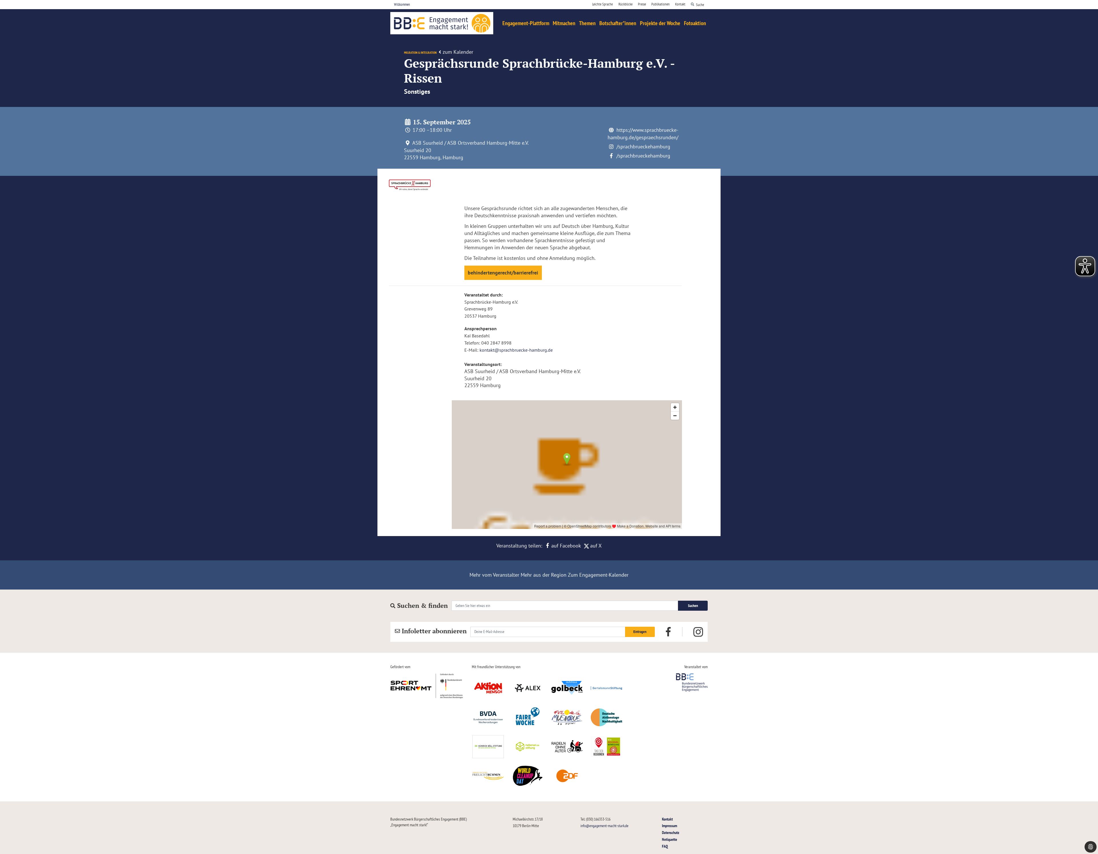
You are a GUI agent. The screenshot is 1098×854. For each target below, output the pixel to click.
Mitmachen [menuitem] (564, 23)
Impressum (669, 825)
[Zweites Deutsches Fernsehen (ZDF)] (567, 776)
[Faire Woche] (527, 717)
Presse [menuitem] (642, 4)
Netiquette (669, 839)
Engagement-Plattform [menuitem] (525, 23)
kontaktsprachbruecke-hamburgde (516, 350)
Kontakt (667, 819)
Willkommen (402, 4)
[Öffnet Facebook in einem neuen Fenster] (668, 631)
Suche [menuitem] (700, 4)
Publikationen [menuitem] (660, 4)
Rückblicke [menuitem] (625, 4)
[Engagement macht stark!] (441, 23)
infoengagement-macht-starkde (604, 825)
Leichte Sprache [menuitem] (602, 4)
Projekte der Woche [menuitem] (660, 23)
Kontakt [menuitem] (680, 4)
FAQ (665, 846)
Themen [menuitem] (587, 23)
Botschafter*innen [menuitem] (617, 23)
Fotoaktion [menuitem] (695, 23)
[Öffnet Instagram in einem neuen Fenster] (698, 632)
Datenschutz (670, 832)
